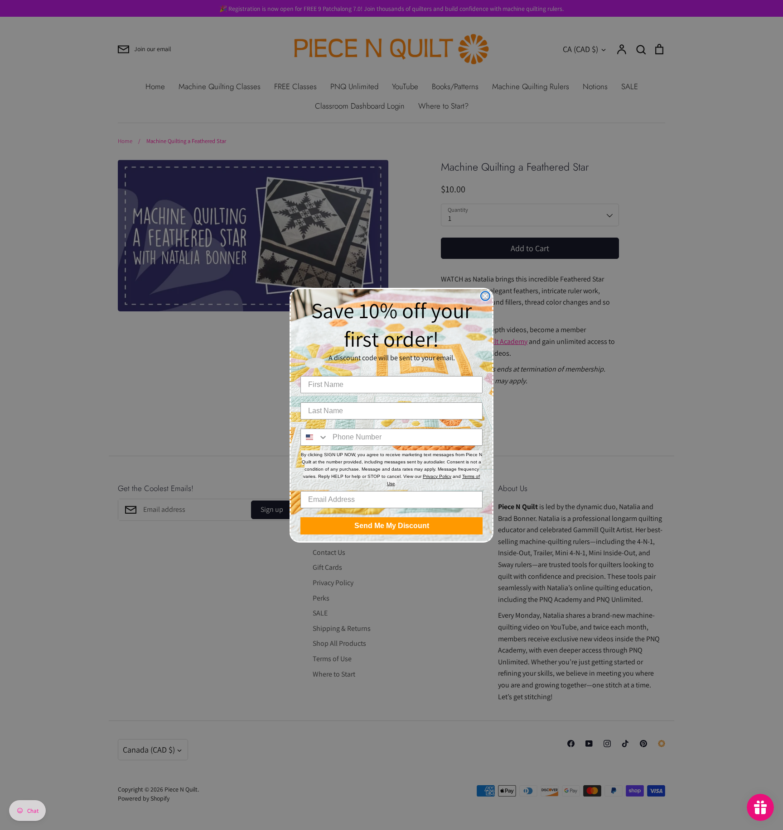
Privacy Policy (437, 476)
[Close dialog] (485, 296)
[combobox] (314, 437)
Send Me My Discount (391, 525)
